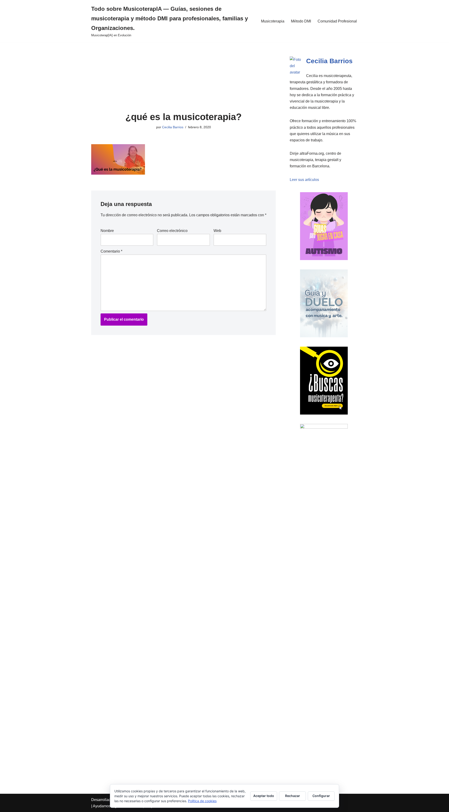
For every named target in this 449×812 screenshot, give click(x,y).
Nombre (107, 231)
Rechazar (292, 796)
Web (217, 231)
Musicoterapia (272, 21)
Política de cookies (202, 801)
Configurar (321, 796)
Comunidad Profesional (337, 21)
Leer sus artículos (304, 180)
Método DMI (301, 21)
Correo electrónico (172, 231)
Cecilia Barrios (172, 127)
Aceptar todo (263, 796)
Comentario (111, 251)
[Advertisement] (183, 77)
